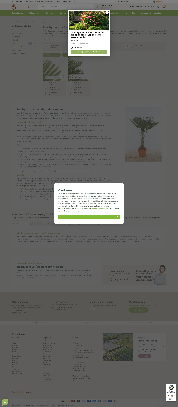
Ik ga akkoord (77, 47)
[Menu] (174, 385)
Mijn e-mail (74, 40)
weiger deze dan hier (100, 208)
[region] (89, 203)
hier (73, 211)
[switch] (171, 399)
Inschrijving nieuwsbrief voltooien (89, 52)
